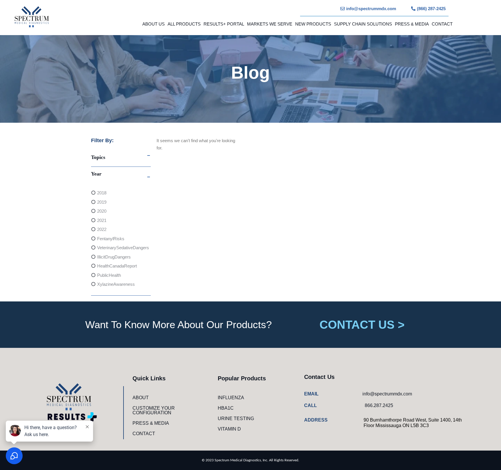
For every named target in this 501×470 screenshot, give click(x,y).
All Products (184, 23)
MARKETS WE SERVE (269, 23)
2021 (101, 220)
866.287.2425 (379, 405)
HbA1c (226, 408)
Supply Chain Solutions (363, 23)
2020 (101, 211)
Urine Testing (236, 418)
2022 (101, 229)
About (140, 397)
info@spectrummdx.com (387, 393)
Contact (442, 23)
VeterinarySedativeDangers (123, 247)
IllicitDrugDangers (114, 256)
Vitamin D (229, 428)
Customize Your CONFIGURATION (153, 410)
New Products (313, 23)
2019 (101, 202)
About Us (153, 23)
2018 (101, 192)
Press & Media (412, 23)
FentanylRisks (110, 238)
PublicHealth (109, 275)
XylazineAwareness (116, 284)
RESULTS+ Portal (224, 23)
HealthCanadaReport (117, 265)
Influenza (231, 397)
